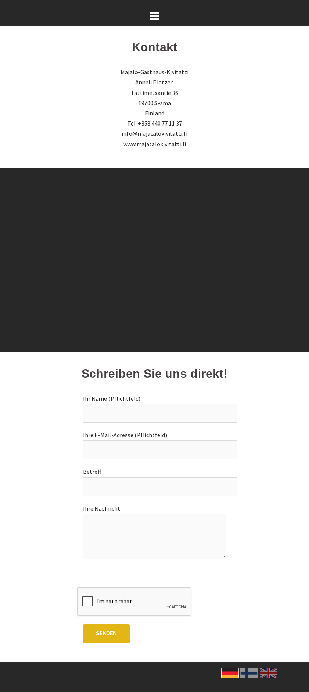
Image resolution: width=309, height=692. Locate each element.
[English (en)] (268, 672)
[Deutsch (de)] (230, 672)
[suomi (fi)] (249, 672)
